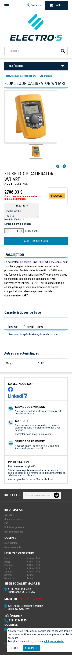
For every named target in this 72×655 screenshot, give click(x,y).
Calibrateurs (45, 75)
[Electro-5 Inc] (36, 42)
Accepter (31, 648)
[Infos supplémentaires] (64, 166)
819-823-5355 (18, 620)
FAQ (6, 523)
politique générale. (54, 641)
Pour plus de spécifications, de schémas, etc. (33, 334)
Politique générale (14, 527)
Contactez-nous (12, 519)
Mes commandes (13, 547)
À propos (9, 515)
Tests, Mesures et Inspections (20, 75)
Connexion (36, 5)
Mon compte (10, 543)
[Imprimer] (57, 166)
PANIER (58, 5)
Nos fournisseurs (13, 531)
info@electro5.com (41, 434)
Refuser (15, 648)
